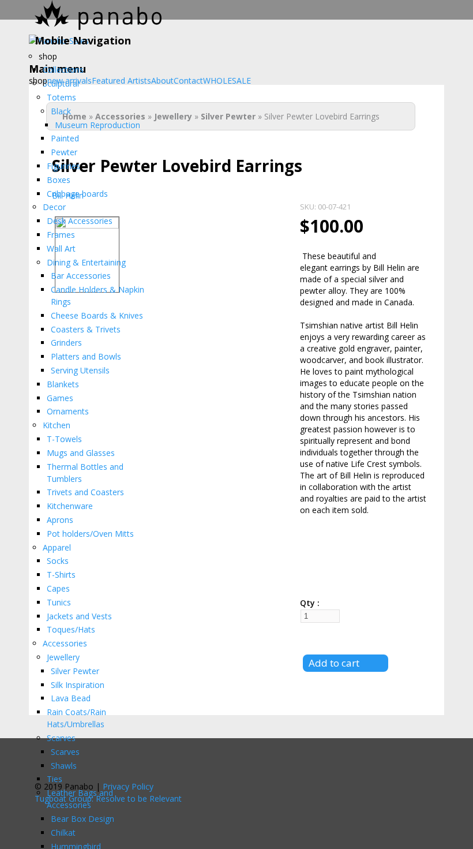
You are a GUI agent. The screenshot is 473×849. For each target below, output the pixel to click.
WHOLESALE (227, 81)
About (162, 81)
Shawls (64, 765)
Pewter (64, 152)
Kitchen (56, 425)
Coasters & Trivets (86, 329)
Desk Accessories (79, 220)
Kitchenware (70, 505)
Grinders (66, 342)
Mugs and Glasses (81, 452)
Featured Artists (121, 81)
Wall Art (61, 248)
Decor (54, 206)
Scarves (61, 737)
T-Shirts (61, 574)
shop (48, 56)
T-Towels (64, 438)
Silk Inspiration (77, 684)
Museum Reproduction (97, 124)
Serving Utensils (80, 370)
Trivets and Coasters (85, 492)
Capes (58, 588)
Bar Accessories (81, 275)
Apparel (57, 547)
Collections (63, 69)
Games (60, 397)
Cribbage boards (77, 193)
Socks (58, 560)
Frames (61, 234)
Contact (188, 81)
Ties (54, 778)
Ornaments (68, 411)
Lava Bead (71, 698)
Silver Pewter (75, 670)
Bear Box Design (82, 818)
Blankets (63, 384)
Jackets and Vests (79, 616)
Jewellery (63, 657)
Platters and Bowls (86, 356)
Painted (65, 138)
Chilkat (63, 832)
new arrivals (69, 81)
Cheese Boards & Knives (97, 315)
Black (61, 111)
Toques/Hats (71, 629)
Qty (308, 602)
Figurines (63, 165)
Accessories (65, 643)
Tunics (59, 602)
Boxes (58, 179)
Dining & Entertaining (86, 262)
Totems (61, 97)
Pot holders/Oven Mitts (90, 533)
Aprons (60, 519)
